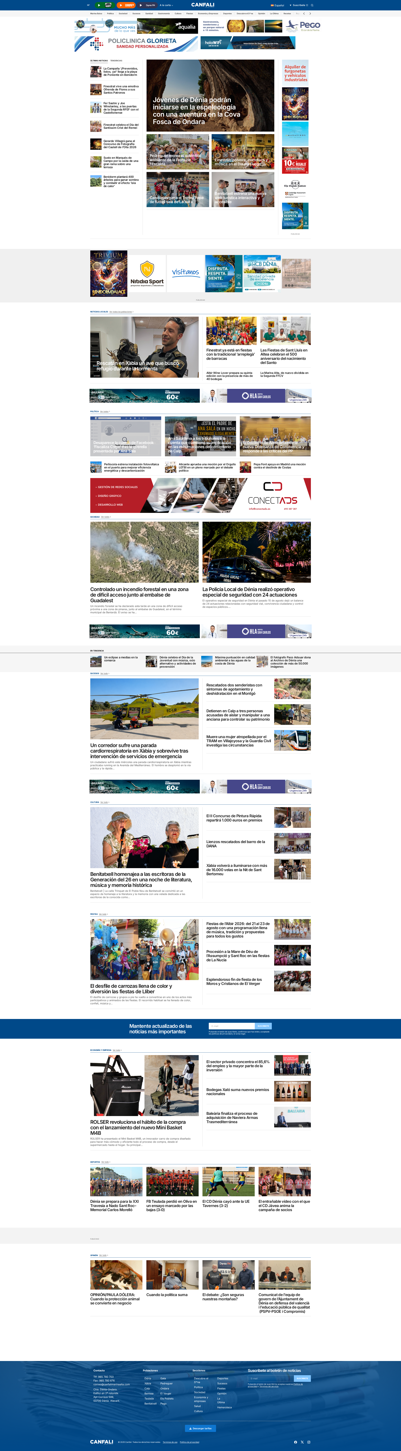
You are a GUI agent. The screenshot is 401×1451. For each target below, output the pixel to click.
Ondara (164, 1388)
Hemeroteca (224, 1407)
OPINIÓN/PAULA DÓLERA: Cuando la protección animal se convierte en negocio (115, 1299)
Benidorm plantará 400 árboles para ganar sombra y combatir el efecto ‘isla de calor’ (121, 181)
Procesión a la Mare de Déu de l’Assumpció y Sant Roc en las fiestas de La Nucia (237, 956)
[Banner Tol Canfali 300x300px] (295, 160)
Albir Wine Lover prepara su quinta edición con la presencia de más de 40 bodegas (229, 376)
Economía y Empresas (208, 13)
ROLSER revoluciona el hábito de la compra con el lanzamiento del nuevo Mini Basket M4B (138, 1127)
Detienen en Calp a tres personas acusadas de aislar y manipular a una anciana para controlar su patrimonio (238, 715)
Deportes (227, 13)
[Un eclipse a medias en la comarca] (96, 661)
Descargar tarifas (202, 1428)
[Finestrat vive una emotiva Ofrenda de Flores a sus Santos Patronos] (96, 89)
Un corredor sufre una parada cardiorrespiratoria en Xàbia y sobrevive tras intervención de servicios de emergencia (139, 751)
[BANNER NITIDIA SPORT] (147, 273)
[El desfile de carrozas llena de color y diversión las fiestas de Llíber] (144, 949)
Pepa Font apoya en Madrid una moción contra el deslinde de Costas (280, 466)
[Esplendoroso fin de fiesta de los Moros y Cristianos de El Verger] (292, 981)
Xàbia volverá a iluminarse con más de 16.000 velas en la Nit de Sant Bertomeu (236, 870)
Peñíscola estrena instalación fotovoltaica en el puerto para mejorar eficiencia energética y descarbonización (131, 467)
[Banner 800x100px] (136, 43)
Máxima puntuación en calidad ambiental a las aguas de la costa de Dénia (235, 660)
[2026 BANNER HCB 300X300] (262, 273)
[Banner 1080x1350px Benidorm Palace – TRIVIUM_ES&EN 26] (295, 103)
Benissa (148, 1393)
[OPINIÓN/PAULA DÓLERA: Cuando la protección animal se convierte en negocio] (116, 1275)
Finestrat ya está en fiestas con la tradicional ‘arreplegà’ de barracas (230, 354)
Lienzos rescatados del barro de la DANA (235, 844)
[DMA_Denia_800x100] (136, 25)
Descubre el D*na (245, 13)
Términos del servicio (268, 1386)
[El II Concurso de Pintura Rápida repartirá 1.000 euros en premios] (292, 817)
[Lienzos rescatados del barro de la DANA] (292, 843)
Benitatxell (150, 1403)
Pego (163, 1403)
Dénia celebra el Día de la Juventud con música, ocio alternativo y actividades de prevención (178, 662)
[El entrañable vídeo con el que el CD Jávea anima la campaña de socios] (285, 1181)
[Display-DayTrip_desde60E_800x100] (144, 395)
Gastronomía (164, 13)
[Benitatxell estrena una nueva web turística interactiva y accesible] (243, 189)
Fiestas (189, 13)
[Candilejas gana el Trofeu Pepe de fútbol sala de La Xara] (178, 189)
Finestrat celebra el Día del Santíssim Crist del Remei (121, 126)
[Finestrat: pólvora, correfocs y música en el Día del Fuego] (243, 151)
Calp (147, 1388)
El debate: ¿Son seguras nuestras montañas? (223, 1297)
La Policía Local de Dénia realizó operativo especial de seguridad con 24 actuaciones (249, 592)
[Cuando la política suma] (172, 1275)
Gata (163, 1378)
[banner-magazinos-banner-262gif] (295, 134)
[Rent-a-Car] (295, 73)
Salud (197, 1406)
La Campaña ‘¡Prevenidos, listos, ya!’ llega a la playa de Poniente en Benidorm (121, 71)
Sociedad (123, 13)
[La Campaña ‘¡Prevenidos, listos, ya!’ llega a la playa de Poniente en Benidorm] (96, 71)
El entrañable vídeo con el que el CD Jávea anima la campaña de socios (284, 1205)
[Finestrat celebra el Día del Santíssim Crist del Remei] (96, 126)
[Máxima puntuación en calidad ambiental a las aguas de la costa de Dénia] (207, 661)
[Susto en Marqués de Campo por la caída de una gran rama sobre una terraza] (96, 162)
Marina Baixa (96, 13)
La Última (274, 13)
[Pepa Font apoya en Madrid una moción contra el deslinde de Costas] (245, 467)
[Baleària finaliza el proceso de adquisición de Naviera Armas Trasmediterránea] (292, 1117)
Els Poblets (166, 1398)
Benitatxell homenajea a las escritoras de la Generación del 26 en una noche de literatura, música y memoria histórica (141, 879)
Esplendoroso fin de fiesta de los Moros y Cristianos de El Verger (234, 982)
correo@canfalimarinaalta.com (111, 1384)
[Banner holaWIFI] (248, 42)
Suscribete (263, 1026)
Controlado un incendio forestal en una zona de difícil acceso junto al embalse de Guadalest (139, 594)
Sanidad (149, 13)
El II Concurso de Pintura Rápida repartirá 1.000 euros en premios (234, 818)
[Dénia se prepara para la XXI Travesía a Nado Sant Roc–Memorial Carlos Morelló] (116, 1181)
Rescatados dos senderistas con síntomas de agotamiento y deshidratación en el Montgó (234, 689)
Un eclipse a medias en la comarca (121, 659)
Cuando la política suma (167, 1295)
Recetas (287, 13)
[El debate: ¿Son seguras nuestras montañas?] (228, 1275)
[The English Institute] (295, 188)
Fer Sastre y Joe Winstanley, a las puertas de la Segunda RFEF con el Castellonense (121, 108)
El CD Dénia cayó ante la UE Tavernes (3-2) (226, 1203)
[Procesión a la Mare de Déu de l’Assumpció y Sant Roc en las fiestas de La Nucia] (292, 955)
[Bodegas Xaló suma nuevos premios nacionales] (292, 1091)
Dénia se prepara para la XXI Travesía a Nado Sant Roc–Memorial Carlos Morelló (114, 1205)
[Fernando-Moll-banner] (185, 273)
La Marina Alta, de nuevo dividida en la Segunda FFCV (284, 374)
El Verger (165, 1393)
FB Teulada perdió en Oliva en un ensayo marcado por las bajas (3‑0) (171, 1205)
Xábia (147, 1383)
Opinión (261, 13)
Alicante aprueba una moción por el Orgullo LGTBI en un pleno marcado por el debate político (207, 467)
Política (110, 13)
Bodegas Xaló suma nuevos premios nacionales (237, 1092)
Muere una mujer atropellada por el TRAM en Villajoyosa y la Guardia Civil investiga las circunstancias (238, 741)
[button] (88, 5)
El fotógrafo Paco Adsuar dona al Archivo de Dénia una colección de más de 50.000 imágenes (291, 662)
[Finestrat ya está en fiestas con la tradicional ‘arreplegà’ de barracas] (231, 331)
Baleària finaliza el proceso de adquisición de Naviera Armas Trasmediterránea (232, 1117)
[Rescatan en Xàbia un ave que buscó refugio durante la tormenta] (144, 347)
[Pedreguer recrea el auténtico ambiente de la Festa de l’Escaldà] (178, 151)
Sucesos (136, 13)
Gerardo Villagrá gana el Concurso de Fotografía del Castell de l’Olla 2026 (120, 144)
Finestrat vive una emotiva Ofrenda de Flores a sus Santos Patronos (121, 89)
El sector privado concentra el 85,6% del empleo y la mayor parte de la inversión (238, 1066)
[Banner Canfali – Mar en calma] (296, 273)
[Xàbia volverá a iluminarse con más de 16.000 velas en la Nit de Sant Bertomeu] (292, 869)
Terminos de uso (170, 1442)
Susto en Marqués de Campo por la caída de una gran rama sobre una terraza (121, 162)
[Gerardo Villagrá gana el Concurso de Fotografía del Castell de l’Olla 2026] (96, 144)
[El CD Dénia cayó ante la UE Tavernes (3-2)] (228, 1181)
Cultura (178, 13)
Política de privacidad (189, 1442)
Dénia (147, 1378)
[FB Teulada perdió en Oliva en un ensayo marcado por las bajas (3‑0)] (172, 1181)
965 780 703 (106, 1376)
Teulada (149, 1398)
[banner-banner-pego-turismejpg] (262, 25)
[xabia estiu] (295, 216)
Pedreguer (166, 1383)
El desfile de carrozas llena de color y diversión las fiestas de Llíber (131, 988)
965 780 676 (107, 1380)
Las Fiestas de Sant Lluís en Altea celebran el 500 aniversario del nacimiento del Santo (283, 356)
